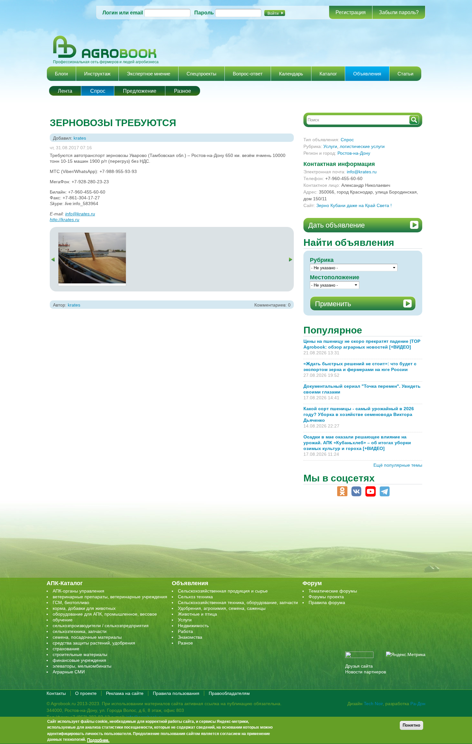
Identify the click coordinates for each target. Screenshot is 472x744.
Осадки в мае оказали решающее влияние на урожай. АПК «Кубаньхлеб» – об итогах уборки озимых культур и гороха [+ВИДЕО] (357, 442)
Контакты (56, 693)
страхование (66, 648)
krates (80, 138)
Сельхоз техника (195, 596)
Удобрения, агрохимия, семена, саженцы (222, 608)
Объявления (367, 73)
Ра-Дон (417, 703)
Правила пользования (176, 693)
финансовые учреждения (79, 660)
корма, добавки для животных (84, 608)
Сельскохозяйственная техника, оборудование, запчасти (238, 602)
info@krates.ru (80, 213)
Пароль (204, 12)
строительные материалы (80, 654)
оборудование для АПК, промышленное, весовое (105, 614)
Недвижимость (193, 625)
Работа (185, 631)
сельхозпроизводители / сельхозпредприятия (101, 625)
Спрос (97, 91)
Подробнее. (98, 740)
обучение (63, 619)
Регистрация (351, 12)
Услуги (330, 146)
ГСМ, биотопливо (71, 602)
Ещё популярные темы (397, 465)
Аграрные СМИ (69, 671)
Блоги (61, 73)
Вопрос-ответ (248, 73)
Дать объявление (336, 225)
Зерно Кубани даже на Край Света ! (354, 205)
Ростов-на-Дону (353, 153)
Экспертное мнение (148, 73)
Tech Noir (373, 703)
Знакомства (190, 637)
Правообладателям (229, 693)
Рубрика (322, 260)
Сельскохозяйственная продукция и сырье (223, 590)
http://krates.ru (64, 219)
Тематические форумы (333, 590)
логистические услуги (362, 146)
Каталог (328, 73)
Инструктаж (97, 73)
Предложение (139, 91)
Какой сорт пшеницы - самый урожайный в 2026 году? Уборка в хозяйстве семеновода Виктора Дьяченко (358, 414)
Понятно (411, 725)
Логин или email (122, 12)
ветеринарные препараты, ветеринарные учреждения (110, 596)
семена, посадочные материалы (87, 637)
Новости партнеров (365, 671)
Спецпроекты (201, 73)
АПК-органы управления (78, 590)
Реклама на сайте (125, 693)
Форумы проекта (326, 596)
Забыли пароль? (399, 12)
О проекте (86, 693)
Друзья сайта (359, 666)
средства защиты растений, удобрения (94, 642)
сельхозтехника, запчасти (80, 631)
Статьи (405, 73)
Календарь (291, 73)
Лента (65, 91)
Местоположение (334, 277)
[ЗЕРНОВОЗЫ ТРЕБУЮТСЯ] (92, 235)
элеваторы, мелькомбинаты (82, 666)
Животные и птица (197, 614)
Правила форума (327, 602)
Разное (182, 91)
